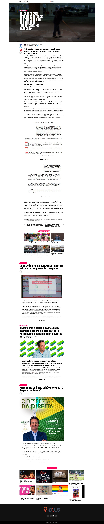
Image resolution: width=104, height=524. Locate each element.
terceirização (37, 220)
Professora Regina (38, 55)
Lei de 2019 (46, 60)
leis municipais (59, 219)
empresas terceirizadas (50, 219)
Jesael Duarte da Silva (32, 45)
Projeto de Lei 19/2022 (50, 55)
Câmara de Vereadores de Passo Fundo (38, 219)
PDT (25, 220)
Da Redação (26, 394)
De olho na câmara (27, 272)
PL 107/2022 (34, 372)
